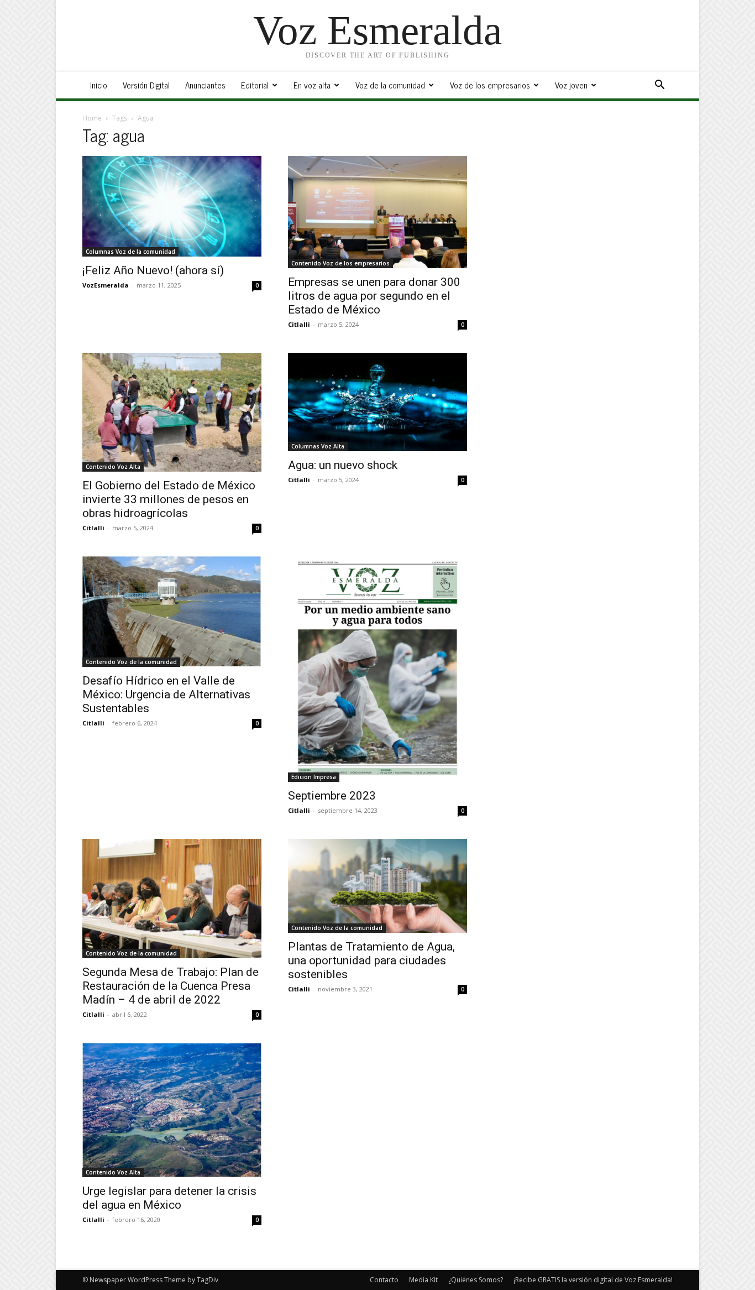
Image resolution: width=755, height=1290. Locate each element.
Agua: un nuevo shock (342, 465)
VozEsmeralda (105, 285)
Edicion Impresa (313, 777)
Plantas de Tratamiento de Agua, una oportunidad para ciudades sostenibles (371, 960)
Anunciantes (205, 85)
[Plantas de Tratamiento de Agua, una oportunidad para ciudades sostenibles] (377, 886)
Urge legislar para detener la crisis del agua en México (169, 1197)
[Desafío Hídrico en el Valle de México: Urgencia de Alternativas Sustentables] (171, 611)
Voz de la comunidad (390, 85)
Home (92, 118)
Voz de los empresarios (490, 85)
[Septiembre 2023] (377, 669)
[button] (659, 86)
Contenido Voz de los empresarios (340, 263)
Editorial (255, 85)
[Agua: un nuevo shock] (377, 402)
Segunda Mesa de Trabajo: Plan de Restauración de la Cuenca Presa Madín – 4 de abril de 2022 (170, 985)
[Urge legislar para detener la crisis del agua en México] (171, 1110)
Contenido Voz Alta (113, 467)
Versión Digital (146, 85)
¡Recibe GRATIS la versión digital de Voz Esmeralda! (593, 1279)
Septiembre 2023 (332, 795)
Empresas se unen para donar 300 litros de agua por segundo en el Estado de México (374, 295)
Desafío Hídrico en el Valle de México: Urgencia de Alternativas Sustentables (166, 694)
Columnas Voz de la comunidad (130, 251)
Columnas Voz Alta (317, 446)
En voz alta (312, 85)
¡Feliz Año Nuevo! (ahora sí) (153, 270)
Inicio (98, 85)
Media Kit (423, 1279)
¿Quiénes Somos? (475, 1279)
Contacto (384, 1279)
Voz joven (571, 85)
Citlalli (299, 324)
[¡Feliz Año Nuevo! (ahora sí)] (171, 206)
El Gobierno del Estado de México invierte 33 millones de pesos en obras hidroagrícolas (168, 499)
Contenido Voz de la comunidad (131, 662)
